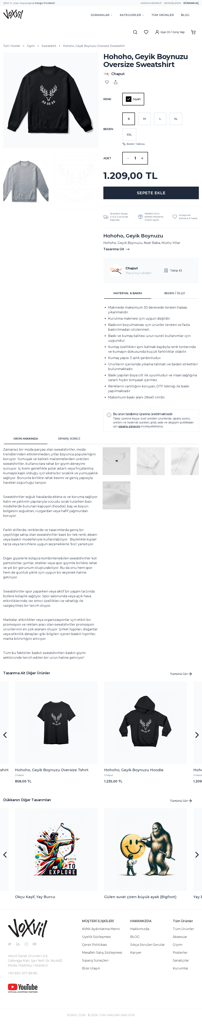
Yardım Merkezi (151, 3)
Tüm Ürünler (11, 46)
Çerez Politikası (94, 945)
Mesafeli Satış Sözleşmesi (102, 952)
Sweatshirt (49, 46)
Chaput (131, 268)
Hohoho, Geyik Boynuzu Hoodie (134, 770)
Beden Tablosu (136, 143)
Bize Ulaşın (91, 968)
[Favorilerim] (146, 32)
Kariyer (136, 952)
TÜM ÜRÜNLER (162, 15)
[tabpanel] (151, 352)
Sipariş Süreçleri (95, 960)
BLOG (185, 15)
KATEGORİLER (130, 15)
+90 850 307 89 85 (22, 973)
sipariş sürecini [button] (129, 426)
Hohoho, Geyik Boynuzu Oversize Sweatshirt (94, 46)
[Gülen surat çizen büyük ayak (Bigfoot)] (145, 849)
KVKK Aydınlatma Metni (101, 929)
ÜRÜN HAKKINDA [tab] (25, 438)
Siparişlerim (172, 3)
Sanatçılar (181, 960)
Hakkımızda (139, 929)
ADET (107, 158)
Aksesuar (180, 937)
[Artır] (142, 158)
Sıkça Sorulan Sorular (147, 945)
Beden (108, 129)
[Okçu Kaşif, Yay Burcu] (56, 849)
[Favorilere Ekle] (106, 82)
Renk (107, 99)
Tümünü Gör (179, 674)
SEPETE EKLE (151, 193)
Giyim (31, 46)
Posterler (180, 952)
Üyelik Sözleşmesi (96, 937)
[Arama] (135, 32)
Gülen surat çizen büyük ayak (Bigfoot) (140, 897)
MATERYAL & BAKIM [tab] (127, 293)
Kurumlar (180, 968)
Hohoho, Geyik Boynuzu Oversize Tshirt (52, 770)
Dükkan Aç (191, 3)
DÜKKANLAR (100, 15)
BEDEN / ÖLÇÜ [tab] (174, 293)
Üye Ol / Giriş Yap (172, 32)
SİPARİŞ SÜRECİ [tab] (69, 438)
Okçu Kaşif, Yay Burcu (35, 897)
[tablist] (151, 293)
